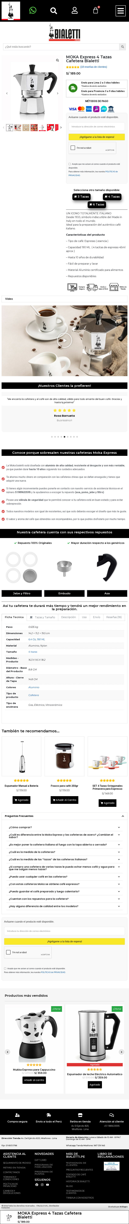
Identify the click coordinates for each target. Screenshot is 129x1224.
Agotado (23, 800)
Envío (96, 617)
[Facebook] (37, 1185)
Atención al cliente (112, 1121)
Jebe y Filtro (21, 593)
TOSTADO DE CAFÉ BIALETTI (76, 1175)
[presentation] (51, 436)
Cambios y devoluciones (11, 1191)
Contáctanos (11, 1172)
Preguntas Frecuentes (19, 816)
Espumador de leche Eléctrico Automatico (34, 1074)
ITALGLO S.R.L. (42, 1206)
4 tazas (32, 651)
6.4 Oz (32, 639)
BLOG (69, 1186)
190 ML (41, 639)
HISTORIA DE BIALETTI (78, 1181)
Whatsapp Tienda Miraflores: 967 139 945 (85, 1145)
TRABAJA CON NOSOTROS (80, 1197)
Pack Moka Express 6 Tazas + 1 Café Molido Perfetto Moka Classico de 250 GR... (95, 1071)
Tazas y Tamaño (45, 617)
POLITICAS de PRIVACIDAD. (53, 972)
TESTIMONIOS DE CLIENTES (76, 1163)
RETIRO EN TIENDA (14, 1167)
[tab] (14, 617)
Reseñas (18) (114, 617)
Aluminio (33, 687)
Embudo (64, 593)
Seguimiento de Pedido (17, 1162)
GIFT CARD (40, 1160)
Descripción (68, 617)
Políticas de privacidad (10, 1185)
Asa (107, 593)
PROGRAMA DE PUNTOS (44, 1172)
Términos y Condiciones (11, 1178)
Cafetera (33, 695)
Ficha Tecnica (14, 617)
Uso (84, 617)
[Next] (61, 127)
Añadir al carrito (66, 800)
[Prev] (4, 127)
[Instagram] (42, 1185)
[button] (121, 10)
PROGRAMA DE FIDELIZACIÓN (44, 1165)
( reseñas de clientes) (93, 67)
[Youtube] (47, 1185)
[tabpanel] (64, 412)
